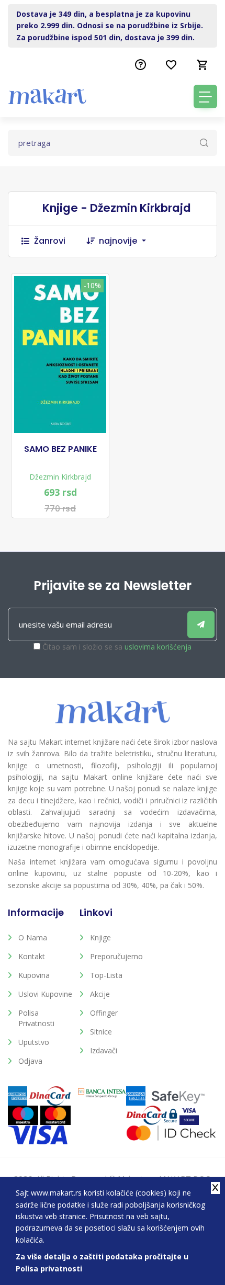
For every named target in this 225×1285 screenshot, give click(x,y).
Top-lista (106, 975)
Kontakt (31, 956)
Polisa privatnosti (36, 1018)
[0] (202, 64)
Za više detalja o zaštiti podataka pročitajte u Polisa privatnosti (102, 1262)
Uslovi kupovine (45, 994)
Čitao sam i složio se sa (117, 647)
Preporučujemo (116, 956)
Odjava (30, 1061)
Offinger (104, 1013)
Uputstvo (33, 1042)
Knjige (100, 937)
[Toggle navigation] (205, 96)
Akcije (100, 994)
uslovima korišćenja (158, 647)
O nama (32, 937)
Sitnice (101, 1032)
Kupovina (34, 975)
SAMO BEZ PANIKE (60, 449)
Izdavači (103, 1050)
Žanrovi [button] (49, 241)
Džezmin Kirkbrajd (60, 477)
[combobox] (127, 241)
